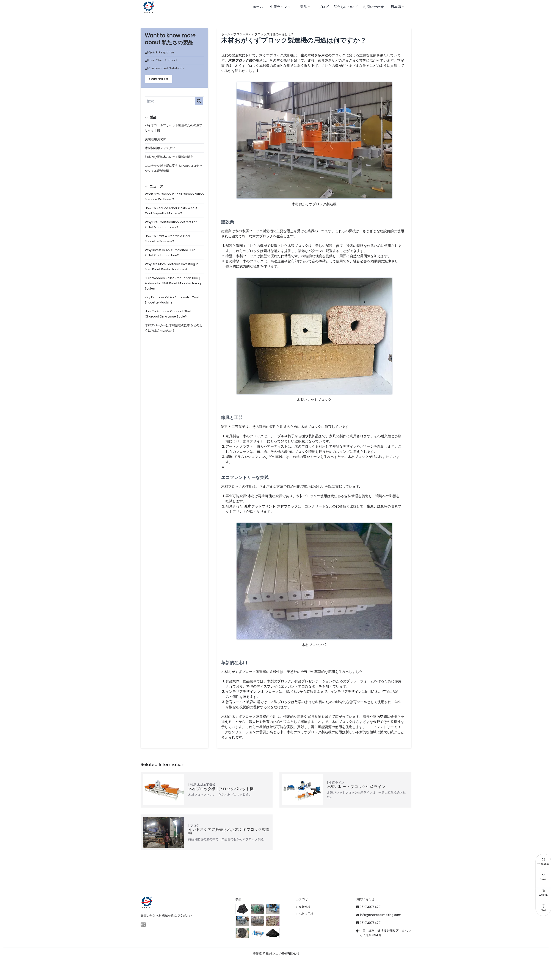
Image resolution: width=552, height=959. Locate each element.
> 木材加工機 (305, 914)
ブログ (323, 6)
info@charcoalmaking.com (380, 915)
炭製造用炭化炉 (155, 139)
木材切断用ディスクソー (161, 148)
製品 (303, 6)
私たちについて (346, 6)
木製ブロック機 (240, 60)
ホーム (258, 6)
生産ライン (278, 6)
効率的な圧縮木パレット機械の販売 (169, 157)
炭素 (247, 506)
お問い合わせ (373, 6)
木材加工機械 (206, 785)
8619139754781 (370, 907)
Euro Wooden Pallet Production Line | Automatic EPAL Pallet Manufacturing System (173, 283)
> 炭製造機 (303, 907)
